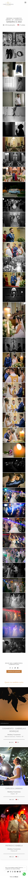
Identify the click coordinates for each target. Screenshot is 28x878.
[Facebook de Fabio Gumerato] (10, 871)
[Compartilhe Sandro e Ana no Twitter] (15, 668)
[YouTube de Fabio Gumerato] (17, 871)
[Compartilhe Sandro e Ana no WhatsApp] (12, 668)
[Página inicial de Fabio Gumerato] (8, 4)
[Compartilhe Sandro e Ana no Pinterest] (17, 668)
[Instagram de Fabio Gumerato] (12, 871)
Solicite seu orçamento (14, 671)
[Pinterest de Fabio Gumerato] (15, 871)
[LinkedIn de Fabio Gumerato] (20, 871)
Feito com (14, 876)
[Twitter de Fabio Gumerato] (8, 871)
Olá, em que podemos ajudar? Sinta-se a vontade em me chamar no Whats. (14, 868)
